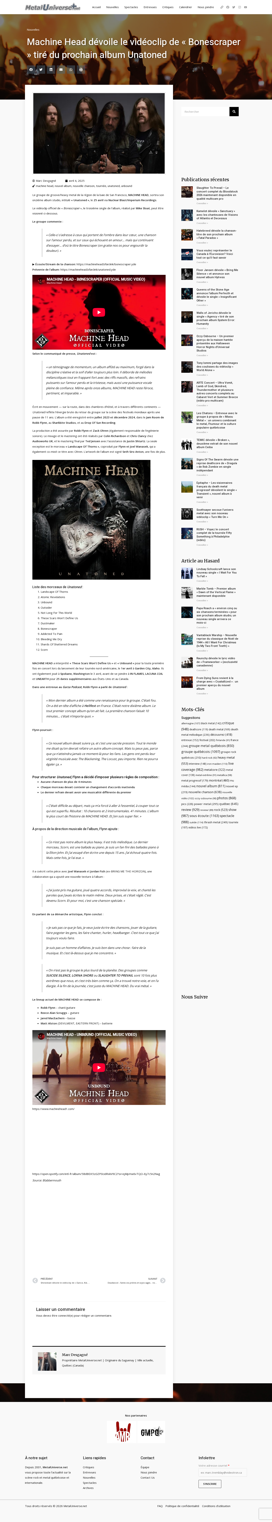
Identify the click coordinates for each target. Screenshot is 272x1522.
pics (187, 804)
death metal (219, 729)
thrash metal (216, 822)
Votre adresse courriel (214, 1465)
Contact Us (148, 1477)
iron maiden (217, 763)
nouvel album (63, 186)
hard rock (209, 757)
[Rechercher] (234, 111)
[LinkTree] (221, 7)
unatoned (114, 186)
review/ (206, 810)
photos (226, 798)
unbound (126, 186)
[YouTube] (245, 7)
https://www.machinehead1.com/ (53, 1109)
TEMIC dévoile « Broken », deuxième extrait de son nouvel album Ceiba (217, 443)
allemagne (190, 723)
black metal (211, 723)
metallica (224, 775)
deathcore (198, 729)
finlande (223, 740)
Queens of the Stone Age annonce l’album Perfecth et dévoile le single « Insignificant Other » (217, 295)
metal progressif (194, 780)
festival (207, 740)
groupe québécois (200, 751)
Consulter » (202, 203)
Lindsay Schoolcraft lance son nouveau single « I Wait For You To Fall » (217, 572)
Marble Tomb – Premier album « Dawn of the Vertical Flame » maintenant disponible (216, 592)
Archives (88, 1488)
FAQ (160, 1506)
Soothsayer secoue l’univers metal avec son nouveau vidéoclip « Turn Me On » (215, 513)
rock (221, 810)
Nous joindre (206, 7)
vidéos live (198, 827)
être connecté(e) (62, 1315)
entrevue (190, 740)
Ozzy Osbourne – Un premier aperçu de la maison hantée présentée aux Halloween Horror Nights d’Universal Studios (215, 343)
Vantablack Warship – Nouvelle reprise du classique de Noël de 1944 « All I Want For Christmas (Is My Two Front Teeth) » (217, 640)
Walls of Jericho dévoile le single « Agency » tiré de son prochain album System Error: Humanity (216, 318)
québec (228, 804)
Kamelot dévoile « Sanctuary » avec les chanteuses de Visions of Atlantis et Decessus (217, 214)
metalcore (214, 770)
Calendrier (185, 7)
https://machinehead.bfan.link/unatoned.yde (88, 269)
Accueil (96, 7)
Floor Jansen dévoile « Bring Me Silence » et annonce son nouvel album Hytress (217, 273)
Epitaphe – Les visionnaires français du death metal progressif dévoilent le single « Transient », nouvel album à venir (217, 490)
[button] (31, 69)
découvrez (221, 735)
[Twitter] (233, 7)
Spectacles (131, 7)
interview (197, 763)
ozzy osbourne (205, 798)
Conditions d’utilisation (216, 1506)
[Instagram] (239, 7)
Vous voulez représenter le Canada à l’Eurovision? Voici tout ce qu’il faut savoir (215, 254)
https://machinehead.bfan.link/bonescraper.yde (106, 264)
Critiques (168, 7)
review (190, 809)
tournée (101, 186)
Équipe (145, 1467)
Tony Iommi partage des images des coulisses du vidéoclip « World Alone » (217, 366)
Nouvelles (112, 7)
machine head (44, 186)
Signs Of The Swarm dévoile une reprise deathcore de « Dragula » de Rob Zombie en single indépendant (218, 465)
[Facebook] (227, 7)
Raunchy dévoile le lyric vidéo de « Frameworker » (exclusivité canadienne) (217, 662)
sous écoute (204, 815)
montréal (219, 780)
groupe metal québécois (211, 745)
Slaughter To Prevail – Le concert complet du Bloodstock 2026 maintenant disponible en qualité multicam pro (217, 193)
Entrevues (150, 7)
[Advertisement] (99, 1229)
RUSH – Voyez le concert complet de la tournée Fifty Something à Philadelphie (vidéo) (214, 534)
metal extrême (206, 775)
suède (196, 822)
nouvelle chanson (84, 186)
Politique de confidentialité (182, 1506)
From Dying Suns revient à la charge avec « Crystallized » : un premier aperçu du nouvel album (217, 683)
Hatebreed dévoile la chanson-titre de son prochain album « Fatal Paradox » (217, 234)
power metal (206, 804)
